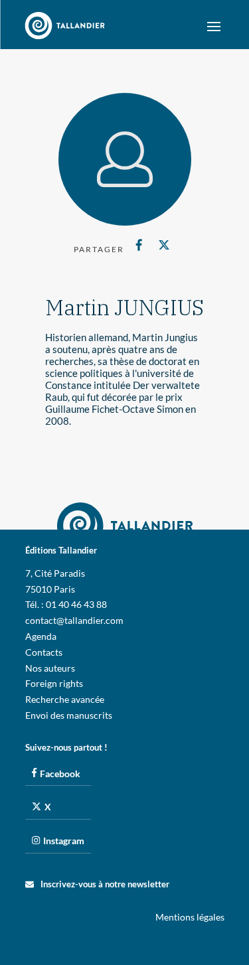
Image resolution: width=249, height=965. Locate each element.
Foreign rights (54, 683)
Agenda (40, 636)
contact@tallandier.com (74, 620)
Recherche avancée (64, 699)
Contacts (43, 652)
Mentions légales (189, 917)
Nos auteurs (50, 668)
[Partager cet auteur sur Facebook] (139, 245)
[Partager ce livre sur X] (164, 245)
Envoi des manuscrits (68, 715)
